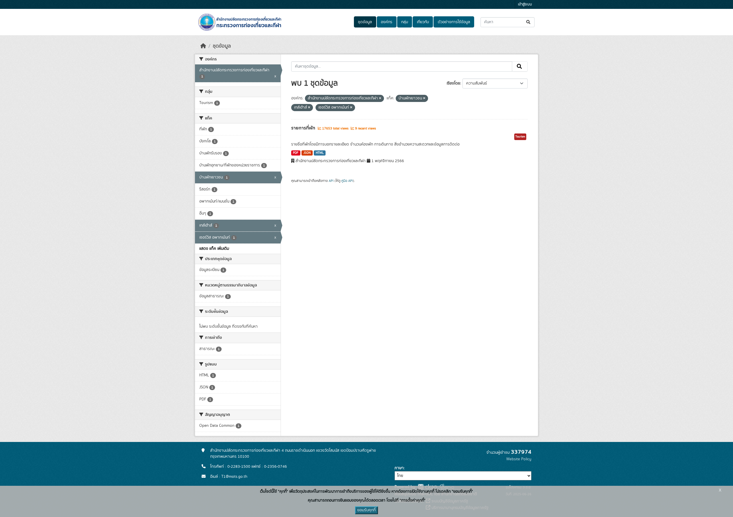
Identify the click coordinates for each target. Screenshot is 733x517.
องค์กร (386, 22)
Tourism (520, 137)
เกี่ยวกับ (423, 22)
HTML (320, 153)
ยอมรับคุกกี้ (366, 510)
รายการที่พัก (303, 128)
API (331, 180)
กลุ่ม (404, 22)
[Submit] (529, 22)
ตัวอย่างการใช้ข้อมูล (454, 22)
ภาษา (399, 468)
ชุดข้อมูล (365, 22)
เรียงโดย (453, 83)
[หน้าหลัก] (203, 46)
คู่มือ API (347, 180)
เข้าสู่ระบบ (525, 4)
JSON (307, 153)
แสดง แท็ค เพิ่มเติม (214, 248)
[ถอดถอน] (380, 98)
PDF (295, 153)
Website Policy (518, 459)
